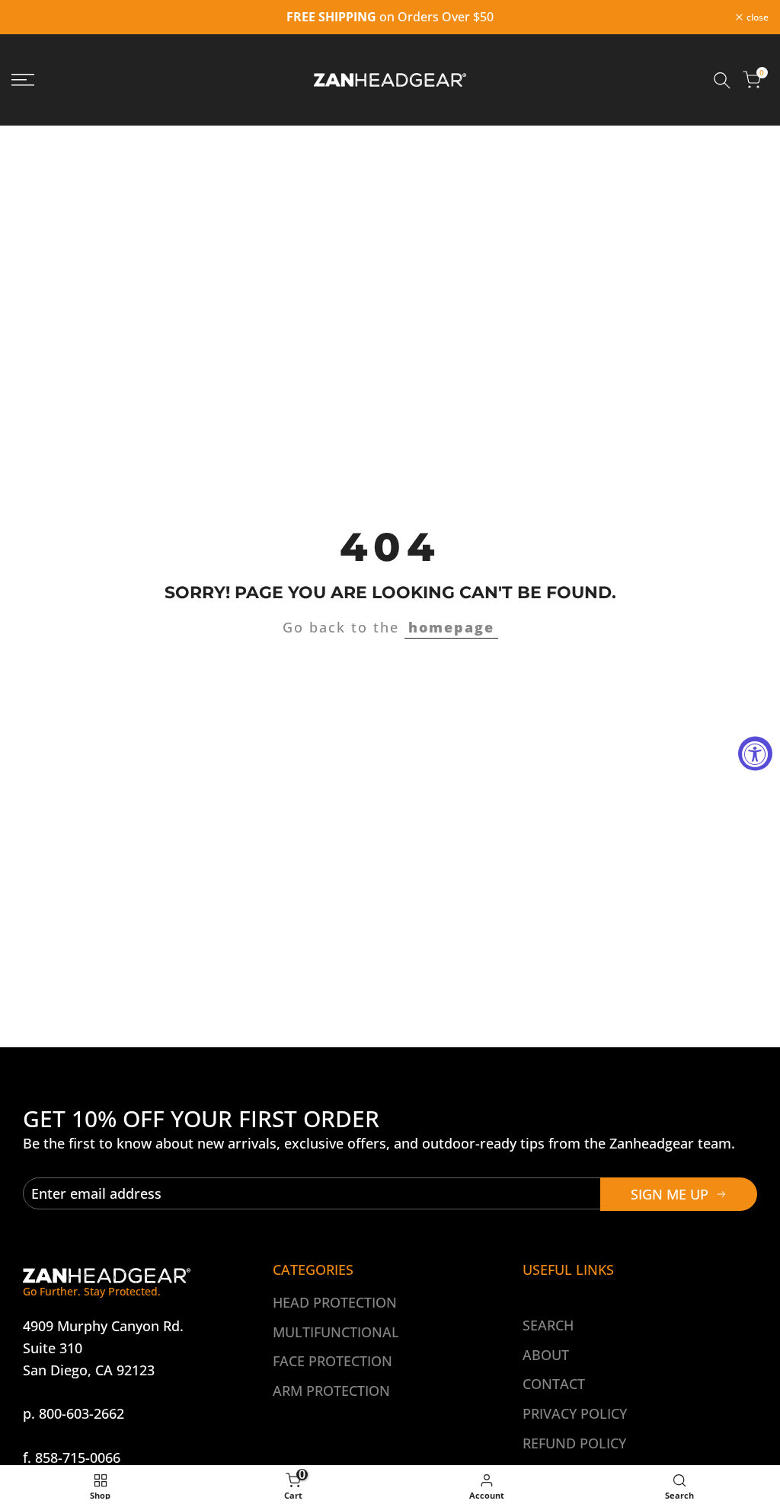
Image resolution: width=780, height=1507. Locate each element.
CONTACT (554, 1384)
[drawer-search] (722, 80)
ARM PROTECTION (331, 1390)
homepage (451, 627)
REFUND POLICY (574, 1443)
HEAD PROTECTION (335, 1302)
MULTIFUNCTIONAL (336, 1332)
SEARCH (548, 1325)
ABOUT (546, 1355)
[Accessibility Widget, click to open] (755, 754)
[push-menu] (22, 80)
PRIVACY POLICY (575, 1413)
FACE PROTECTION (332, 1361)
